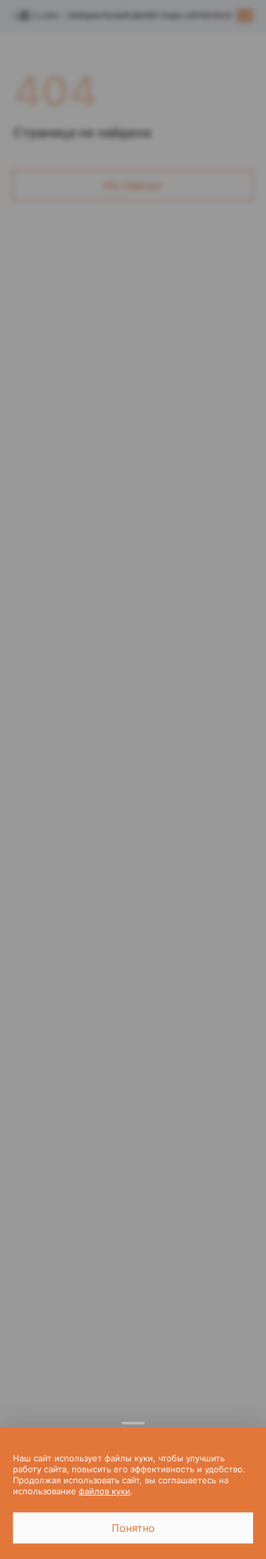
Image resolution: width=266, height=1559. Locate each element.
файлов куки (104, 1491)
